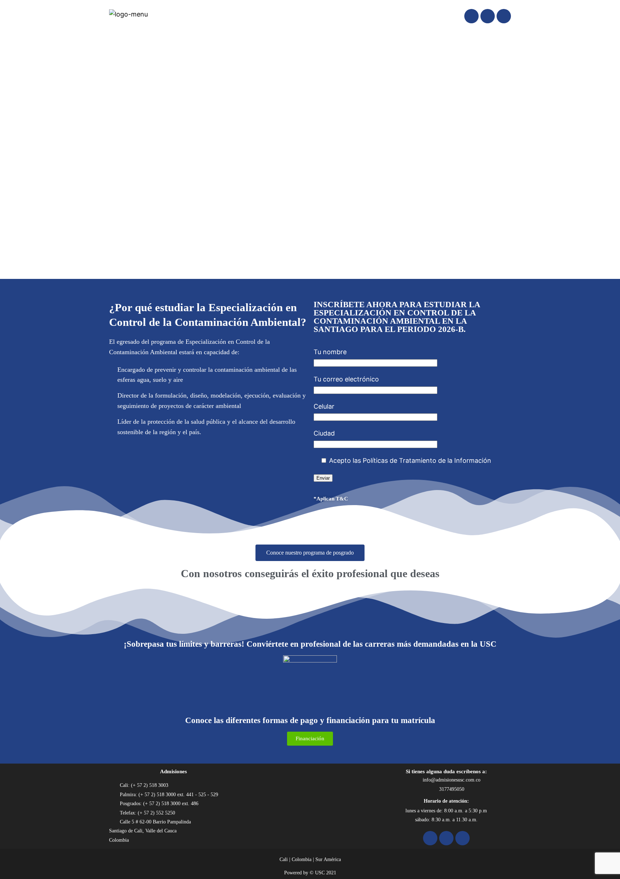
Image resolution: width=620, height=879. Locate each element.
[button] (11, 157)
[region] (310, 157)
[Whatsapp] (504, 16)
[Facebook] (471, 16)
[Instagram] (487, 16)
